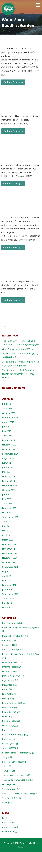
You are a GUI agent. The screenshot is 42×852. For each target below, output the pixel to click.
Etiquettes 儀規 (9, 684)
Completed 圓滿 (9, 645)
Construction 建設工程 (13, 649)
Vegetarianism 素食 (11, 789)
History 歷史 (8, 698)
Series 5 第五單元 (10, 748)
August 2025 (8, 422)
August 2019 (8, 598)
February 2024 (9, 476)
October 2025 (8, 413)
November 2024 (9, 444)
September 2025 (10, 417)
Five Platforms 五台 (11, 694)
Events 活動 (7, 689)
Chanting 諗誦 (9, 640)
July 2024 (6, 462)
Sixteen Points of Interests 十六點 (18, 752)
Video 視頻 (7, 802)
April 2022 (7, 535)
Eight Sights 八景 (10, 680)
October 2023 (8, 490)
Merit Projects (9, 716)
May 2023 (6, 499)
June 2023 (7, 494)
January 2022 (8, 548)
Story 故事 (7, 757)
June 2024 (7, 467)
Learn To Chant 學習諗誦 (14, 703)
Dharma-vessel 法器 (11, 666)
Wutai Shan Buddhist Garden (18, 22)
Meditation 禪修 (9, 707)
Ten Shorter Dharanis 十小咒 (16, 775)
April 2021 (7, 576)
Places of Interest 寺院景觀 (15, 734)
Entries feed (8, 822)
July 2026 (6, 404)
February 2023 (9, 508)
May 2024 (6, 471)
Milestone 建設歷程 (11, 721)
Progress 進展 (8, 739)
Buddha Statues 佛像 (12, 623)
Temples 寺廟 (8, 770)
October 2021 (8, 562)
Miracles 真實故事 (10, 725)
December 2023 (9, 485)
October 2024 (8, 449)
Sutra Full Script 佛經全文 (14, 761)
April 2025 (7, 435)
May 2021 (6, 571)
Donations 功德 (9, 671)
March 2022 (7, 539)
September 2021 (10, 566)
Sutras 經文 (7, 766)
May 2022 (6, 530)
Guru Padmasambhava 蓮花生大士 (18, 349)
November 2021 (9, 557)
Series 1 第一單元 (10, 743)
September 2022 (10, 517)
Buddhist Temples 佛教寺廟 (15, 636)
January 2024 (8, 481)
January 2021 (8, 589)
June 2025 (7, 426)
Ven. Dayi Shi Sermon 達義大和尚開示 (19, 793)
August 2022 (8, 521)
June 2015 (7, 603)
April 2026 (7, 408)
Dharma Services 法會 (12, 662)
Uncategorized (9, 784)
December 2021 (9, 553)
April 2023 (7, 503)
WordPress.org (9, 831)
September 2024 (10, 453)
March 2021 (7, 580)
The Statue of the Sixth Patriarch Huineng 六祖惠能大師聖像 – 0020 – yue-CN (18, 374)
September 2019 (10, 594)
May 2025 (6, 431)
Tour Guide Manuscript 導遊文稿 (18, 779)
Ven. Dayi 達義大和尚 (12, 798)
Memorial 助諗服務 (11, 712)
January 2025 (8, 440)
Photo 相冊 (7, 730)
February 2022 (9, 544)
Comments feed (10, 827)
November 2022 (9, 512)
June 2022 (7, 526)
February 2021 (9, 585)
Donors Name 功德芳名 (13, 675)
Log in (5, 818)
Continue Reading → (13, 82)
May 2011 (6, 607)
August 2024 (8, 458)
